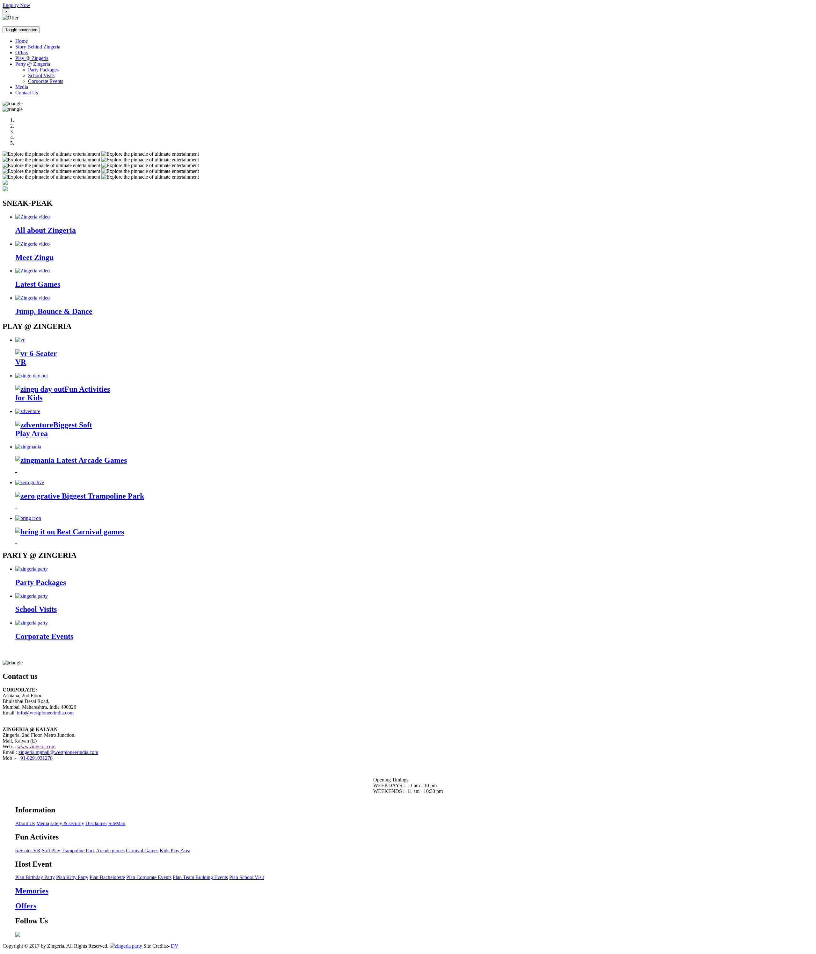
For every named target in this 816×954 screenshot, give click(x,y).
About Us (25, 823)
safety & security (67, 823)
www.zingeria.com (36, 746)
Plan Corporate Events (148, 877)
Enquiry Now (16, 5)
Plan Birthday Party (35, 877)
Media (21, 87)
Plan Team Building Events (200, 877)
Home (21, 41)
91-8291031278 (36, 758)
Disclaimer (96, 823)
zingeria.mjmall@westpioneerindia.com (58, 752)
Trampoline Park (78, 850)
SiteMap (116, 823)
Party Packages (43, 69)
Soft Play (51, 850)
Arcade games (110, 850)
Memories (31, 891)
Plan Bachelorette (107, 877)
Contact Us (26, 92)
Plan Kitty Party (72, 877)
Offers (21, 52)
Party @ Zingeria (34, 64)
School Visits (41, 75)
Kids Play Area (175, 850)
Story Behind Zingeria (37, 46)
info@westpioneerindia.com (45, 712)
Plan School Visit (246, 877)
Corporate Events (45, 81)
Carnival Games (142, 850)
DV (174, 946)
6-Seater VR (27, 850)
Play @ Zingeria (31, 58)
